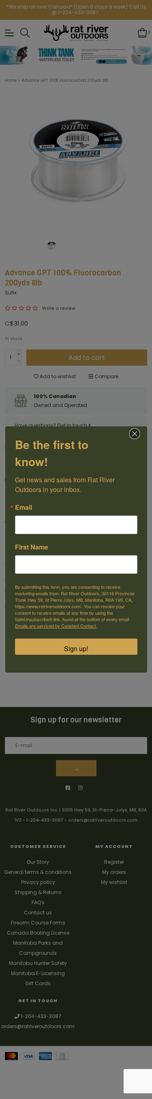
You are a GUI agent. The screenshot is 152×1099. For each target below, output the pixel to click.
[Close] (134, 434)
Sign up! (76, 648)
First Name (31, 547)
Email (23, 507)
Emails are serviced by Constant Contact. (56, 625)
